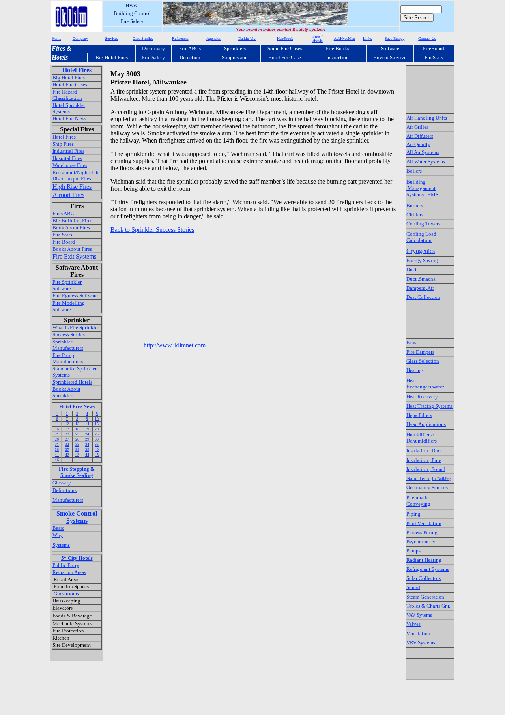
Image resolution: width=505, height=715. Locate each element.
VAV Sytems (419, 615)
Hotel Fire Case (284, 57)
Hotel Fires (77, 70)
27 (67, 439)
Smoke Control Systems (76, 517)
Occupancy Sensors (427, 487)
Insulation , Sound (425, 469)
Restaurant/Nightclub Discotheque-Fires (75, 175)
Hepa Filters (419, 415)
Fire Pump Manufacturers (67, 358)
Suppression (235, 57)
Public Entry (65, 565)
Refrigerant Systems (427, 569)
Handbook (285, 38)
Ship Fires (63, 144)
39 (87, 449)
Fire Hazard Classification (67, 95)
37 (67, 449)
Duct (411, 269)
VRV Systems (420, 643)
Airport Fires (68, 194)
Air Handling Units (426, 118)
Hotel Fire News (69, 119)
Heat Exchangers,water (425, 383)
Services (111, 38)
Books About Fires (72, 249)
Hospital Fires (67, 158)
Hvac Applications (426, 424)
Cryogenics (420, 251)
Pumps (413, 551)
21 (57, 434)
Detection (190, 57)
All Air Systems (422, 152)
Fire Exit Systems (74, 256)
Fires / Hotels (317, 38)
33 (77, 444)
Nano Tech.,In (428, 478)
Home (56, 38)
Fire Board (63, 242)
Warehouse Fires (69, 165)
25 (97, 434)
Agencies (213, 38)
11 (57, 424)
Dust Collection (423, 297)
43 (77, 454)
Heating (414, 370)
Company (80, 38)
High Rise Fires (72, 186)
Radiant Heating (423, 560)
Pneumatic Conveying (418, 501)
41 (57, 454)
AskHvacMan (344, 38)
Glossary (61, 483)
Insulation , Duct (424, 451)
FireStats (434, 57)
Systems (61, 545)
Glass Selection (422, 361)
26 (57, 439)
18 (77, 429)
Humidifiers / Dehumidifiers (421, 438)
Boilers (414, 171)
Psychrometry (421, 541)
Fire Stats (62, 235)
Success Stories (68, 335)
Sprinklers (235, 48)
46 (57, 460)
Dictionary (153, 48)
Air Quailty (418, 144)
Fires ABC (63, 213)
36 (57, 449)
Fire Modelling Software (68, 306)
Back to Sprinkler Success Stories (152, 229)
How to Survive (389, 57)
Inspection (337, 57)
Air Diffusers (419, 136)
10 (97, 419)
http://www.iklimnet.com (175, 345)
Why (57, 535)
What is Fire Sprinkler (75, 327)
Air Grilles (417, 127)
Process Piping (422, 532)
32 (67, 444)
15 (97, 424)
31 (57, 444)
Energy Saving (422, 260)
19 (87, 429)
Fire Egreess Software (75, 295)
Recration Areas (69, 572)
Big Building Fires (72, 220)
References (180, 38)
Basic (58, 528)
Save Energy (394, 38)
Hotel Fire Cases (69, 85)
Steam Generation (425, 597)
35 (97, 444)
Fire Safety (153, 57)
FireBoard (433, 48)
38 (77, 449)
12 (67, 424)
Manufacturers (67, 500)
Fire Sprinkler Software (67, 285)
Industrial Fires (68, 151)
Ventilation (418, 633)
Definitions (64, 490)
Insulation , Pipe (423, 460)
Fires (58, 48)
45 (97, 454)
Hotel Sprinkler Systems (68, 108)
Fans (411, 342)
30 (97, 439)
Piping (413, 514)
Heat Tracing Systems (429, 406)
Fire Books (337, 48)
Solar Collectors (423, 578)
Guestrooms (65, 594)
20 (97, 429)
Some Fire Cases (284, 48)
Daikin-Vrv (247, 38)
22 (67, 434)
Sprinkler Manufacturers (67, 345)
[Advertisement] (254, 252)
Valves (413, 624)
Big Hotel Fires (111, 57)
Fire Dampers (420, 352)
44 (87, 454)
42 (67, 454)
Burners (414, 205)
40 (97, 449)
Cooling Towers (423, 224)
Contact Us (427, 38)
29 (87, 439)
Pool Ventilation (423, 523)
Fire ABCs (190, 48)
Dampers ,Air (420, 288)
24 (87, 434)
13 (77, 424)
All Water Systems (425, 162)
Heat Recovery (422, 397)
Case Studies (143, 38)
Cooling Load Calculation (421, 237)
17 (67, 429)
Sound (413, 587)
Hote (58, 57)
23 (77, 434)
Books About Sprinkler (66, 392)
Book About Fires (71, 228)
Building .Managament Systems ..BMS (422, 188)
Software (390, 48)
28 (77, 439)
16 (57, 429)
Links (367, 38)
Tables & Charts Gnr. (428, 606)
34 (87, 444)
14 (87, 424)
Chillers (414, 215)
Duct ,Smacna (421, 279)
